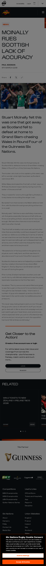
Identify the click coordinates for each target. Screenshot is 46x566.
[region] (23, 550)
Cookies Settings (23, 555)
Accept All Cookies (23, 562)
